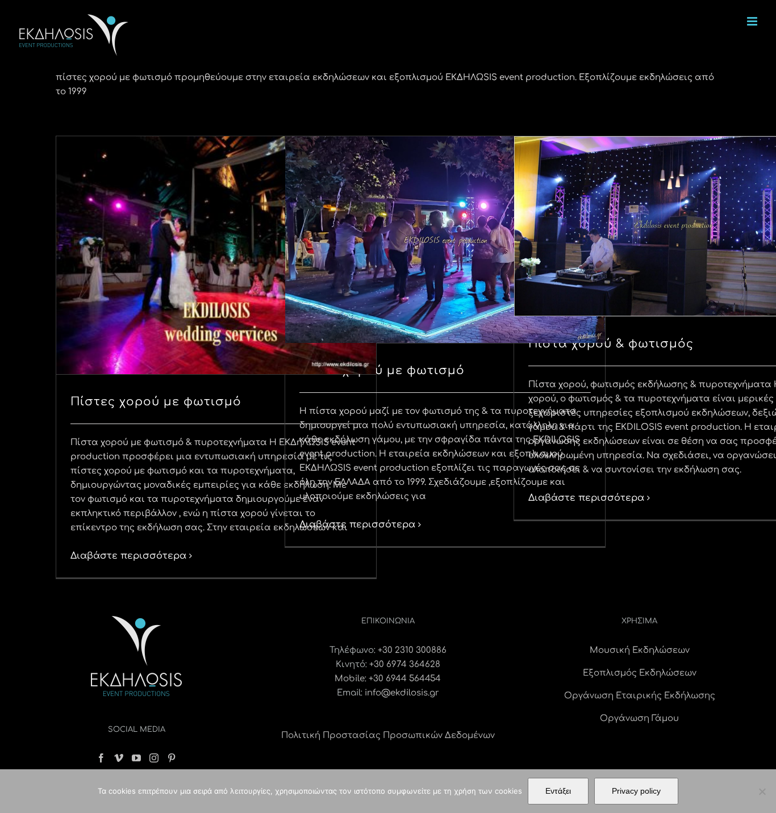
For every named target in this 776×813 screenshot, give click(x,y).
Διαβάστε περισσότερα (128, 556)
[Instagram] (153, 757)
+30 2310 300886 (412, 650)
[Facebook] (101, 757)
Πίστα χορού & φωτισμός (611, 343)
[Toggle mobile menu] (753, 21)
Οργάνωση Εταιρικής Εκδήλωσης (639, 696)
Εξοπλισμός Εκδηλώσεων (639, 673)
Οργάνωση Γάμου (639, 718)
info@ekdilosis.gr (402, 693)
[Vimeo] (118, 757)
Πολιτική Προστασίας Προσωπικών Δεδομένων (388, 735)
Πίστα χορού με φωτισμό (382, 370)
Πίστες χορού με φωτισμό (155, 401)
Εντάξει (558, 790)
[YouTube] (136, 757)
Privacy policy (636, 790)
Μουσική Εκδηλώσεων (640, 650)
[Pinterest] (171, 757)
